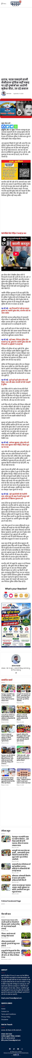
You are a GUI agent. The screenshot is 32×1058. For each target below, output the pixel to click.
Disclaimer (4, 1019)
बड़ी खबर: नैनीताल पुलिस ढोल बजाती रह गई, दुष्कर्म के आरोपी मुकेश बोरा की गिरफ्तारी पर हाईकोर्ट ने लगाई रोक (16, 341)
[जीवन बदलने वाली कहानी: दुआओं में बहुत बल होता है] (26, 943)
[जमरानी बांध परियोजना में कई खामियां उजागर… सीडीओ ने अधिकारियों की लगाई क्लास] (8, 709)
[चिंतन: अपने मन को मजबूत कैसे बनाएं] (26, 936)
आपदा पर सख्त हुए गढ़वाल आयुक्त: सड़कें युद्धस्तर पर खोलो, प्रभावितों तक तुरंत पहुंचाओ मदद (7, 737)
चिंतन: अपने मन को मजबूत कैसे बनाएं (8, 935)
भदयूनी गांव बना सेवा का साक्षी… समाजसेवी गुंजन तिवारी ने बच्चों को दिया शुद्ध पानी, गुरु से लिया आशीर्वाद (23, 697)
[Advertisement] (16, 25)
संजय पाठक (9, 93)
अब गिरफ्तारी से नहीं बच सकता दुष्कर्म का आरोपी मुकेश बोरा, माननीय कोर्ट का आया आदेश (15, 310)
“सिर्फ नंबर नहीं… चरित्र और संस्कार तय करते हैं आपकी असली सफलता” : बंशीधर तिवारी (23, 757)
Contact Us (5, 1011)
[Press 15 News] (16, 3)
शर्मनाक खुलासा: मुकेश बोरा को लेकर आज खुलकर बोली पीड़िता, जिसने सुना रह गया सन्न (15, 444)
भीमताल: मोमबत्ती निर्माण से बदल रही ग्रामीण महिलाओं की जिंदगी (22, 717)
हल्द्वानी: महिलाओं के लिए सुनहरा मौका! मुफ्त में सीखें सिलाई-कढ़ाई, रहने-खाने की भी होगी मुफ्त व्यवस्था (23, 737)
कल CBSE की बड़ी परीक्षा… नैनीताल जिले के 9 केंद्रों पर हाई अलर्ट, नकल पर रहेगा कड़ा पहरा (24, 780)
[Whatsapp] (16, 126)
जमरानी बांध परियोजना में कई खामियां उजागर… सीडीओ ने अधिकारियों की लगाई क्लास (8, 717)
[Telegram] (11, 126)
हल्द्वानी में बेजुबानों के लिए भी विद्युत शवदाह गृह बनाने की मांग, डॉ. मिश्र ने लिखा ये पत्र (10, 954)
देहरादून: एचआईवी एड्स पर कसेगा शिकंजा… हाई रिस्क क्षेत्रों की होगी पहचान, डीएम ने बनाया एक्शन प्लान (7, 697)
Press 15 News (18, 1051)
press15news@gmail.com (12, 1040)
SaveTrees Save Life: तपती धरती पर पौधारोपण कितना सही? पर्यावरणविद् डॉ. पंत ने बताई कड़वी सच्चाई (10, 924)
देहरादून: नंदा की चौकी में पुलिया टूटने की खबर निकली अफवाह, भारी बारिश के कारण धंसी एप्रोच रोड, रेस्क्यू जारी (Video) (8, 759)
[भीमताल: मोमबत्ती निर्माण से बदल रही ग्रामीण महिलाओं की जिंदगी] (24, 709)
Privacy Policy (5, 1017)
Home (3, 1009)
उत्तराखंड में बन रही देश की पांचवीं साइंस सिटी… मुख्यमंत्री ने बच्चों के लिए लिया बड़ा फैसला (8, 780)
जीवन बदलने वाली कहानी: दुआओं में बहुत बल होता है (10, 943)
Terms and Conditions (8, 1014)
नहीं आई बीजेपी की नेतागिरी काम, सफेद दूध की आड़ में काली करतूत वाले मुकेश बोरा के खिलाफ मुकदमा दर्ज (15, 496)
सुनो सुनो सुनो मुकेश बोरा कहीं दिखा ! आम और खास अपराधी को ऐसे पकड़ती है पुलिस (15, 382)
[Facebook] (3, 126)
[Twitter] (7, 126)
